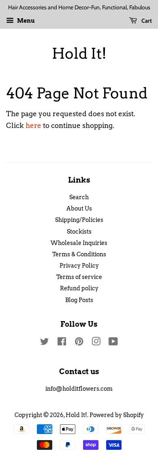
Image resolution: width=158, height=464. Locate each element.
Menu (25, 20)
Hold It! (79, 53)
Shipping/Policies (79, 219)
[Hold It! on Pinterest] (79, 343)
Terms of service (79, 277)
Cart (146, 20)
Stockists (79, 231)
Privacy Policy (79, 265)
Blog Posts (79, 300)
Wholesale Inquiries (79, 243)
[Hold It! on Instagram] (96, 343)
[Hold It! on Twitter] (44, 343)
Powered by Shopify (117, 415)
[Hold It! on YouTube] (113, 343)
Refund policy (79, 288)
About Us (79, 208)
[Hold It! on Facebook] (61, 343)
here (33, 125)
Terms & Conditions (79, 254)
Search (79, 197)
